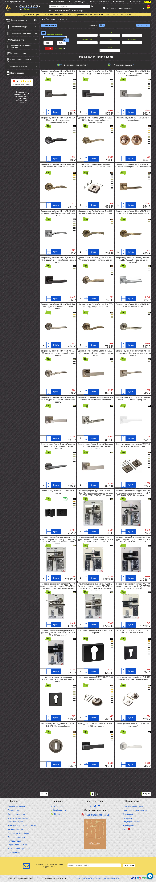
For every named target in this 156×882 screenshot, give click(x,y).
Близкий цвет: (87, 39)
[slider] (43, 37)
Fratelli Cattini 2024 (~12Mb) (97, 815)
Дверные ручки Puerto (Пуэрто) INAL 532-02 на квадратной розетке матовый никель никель (58, 400)
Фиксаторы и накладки (123, 65)
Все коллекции (14, 852)
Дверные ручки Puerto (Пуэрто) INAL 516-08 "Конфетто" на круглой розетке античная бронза (95, 120)
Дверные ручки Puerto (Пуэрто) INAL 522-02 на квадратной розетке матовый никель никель (133, 353)
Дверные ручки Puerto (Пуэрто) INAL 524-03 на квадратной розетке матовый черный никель (58, 73)
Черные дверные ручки (17, 845)
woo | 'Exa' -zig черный (59, 10)
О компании (128, 814)
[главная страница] (42, 19)
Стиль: (109, 47)
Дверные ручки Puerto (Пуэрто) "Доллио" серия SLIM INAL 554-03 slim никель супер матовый (133, 260)
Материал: (132, 39)
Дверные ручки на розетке (75, 65)
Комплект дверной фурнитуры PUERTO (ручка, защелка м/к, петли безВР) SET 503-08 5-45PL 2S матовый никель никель (58, 586)
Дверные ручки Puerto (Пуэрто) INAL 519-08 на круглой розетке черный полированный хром (58, 120)
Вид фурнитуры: (87, 32)
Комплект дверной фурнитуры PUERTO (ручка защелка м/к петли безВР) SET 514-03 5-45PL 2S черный (133, 586)
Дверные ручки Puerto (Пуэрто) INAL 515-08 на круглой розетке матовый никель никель (58, 353)
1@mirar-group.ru (29, 9)
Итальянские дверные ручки (20, 849)
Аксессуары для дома (19, 66)
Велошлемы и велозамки (20, 60)
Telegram (57, 814)
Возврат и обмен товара (133, 806)
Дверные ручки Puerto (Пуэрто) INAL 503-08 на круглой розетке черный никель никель (58, 306)
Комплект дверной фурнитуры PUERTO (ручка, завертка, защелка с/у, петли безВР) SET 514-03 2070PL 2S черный (95, 539)
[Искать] (92, 6)
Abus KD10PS (77, 10)
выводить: (93, 25)
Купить (56, 112)
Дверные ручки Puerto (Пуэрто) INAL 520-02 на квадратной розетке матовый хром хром (58, 213)
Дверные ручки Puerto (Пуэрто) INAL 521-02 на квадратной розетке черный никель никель (95, 353)
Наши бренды (129, 826)
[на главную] (8, 8)
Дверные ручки (14, 810)
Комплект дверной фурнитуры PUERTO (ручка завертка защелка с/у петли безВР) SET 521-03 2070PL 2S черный (133, 539)
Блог (125, 829)
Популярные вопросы (132, 822)
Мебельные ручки (17, 40)
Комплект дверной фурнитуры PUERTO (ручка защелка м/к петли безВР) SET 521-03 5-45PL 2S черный (58, 633)
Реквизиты (127, 818)
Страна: (109, 39)
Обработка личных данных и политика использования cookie (98, 878)
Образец (58, 48)
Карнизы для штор (18, 53)
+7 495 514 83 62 (57, 806)
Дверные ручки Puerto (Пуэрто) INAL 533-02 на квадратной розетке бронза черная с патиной (58, 260)
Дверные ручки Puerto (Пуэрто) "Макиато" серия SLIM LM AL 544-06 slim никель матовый (58, 446)
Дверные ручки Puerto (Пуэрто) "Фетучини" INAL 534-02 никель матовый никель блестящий (95, 446)
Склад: (109, 32)
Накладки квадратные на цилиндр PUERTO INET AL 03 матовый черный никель (58, 679)
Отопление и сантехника (21, 33)
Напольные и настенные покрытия (20, 46)
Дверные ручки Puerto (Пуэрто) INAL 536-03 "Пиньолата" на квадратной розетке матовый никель (133, 73)
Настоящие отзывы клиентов (135, 810)
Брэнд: (132, 32)
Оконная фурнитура (19, 27)
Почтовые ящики (17, 73)
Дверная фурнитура (19, 20)
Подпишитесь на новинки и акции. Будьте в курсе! (50, 866)
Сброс (49, 48)
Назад (44, 794)
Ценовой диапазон (55, 34)
